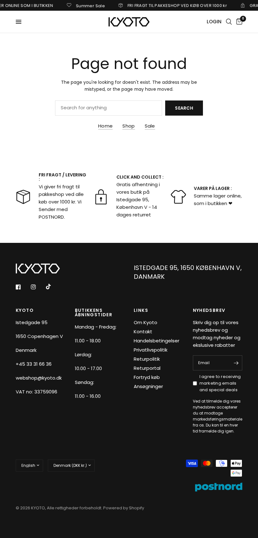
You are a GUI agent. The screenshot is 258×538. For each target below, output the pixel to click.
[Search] (229, 22)
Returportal (147, 368)
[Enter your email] (236, 362)
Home (105, 126)
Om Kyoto (145, 322)
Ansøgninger (148, 386)
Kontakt (143, 331)
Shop (128, 126)
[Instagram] (38, 287)
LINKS (141, 310)
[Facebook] (23, 287)
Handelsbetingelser (156, 340)
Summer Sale (85, 5)
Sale (150, 126)
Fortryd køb (147, 377)
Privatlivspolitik (150, 349)
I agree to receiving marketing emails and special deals (220, 383)
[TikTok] (53, 287)
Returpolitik (147, 359)
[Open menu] (18, 21)
